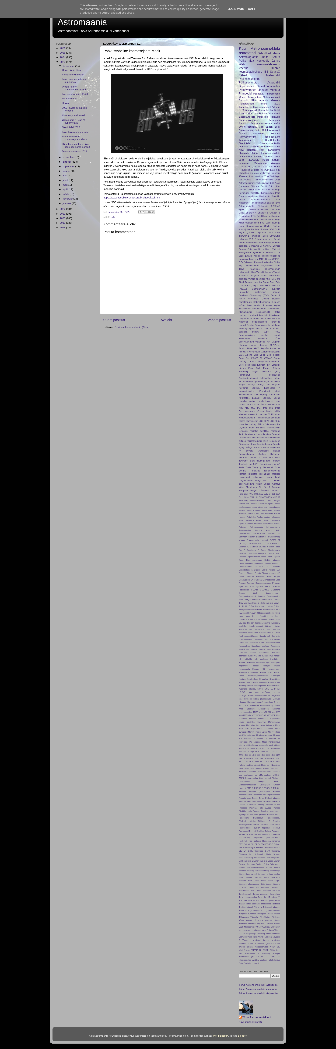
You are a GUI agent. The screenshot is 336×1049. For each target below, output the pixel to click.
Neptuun (275, 133)
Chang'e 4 (251, 213)
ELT (278, 570)
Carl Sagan (266, 126)
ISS (113, 217)
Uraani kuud (273, 477)
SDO (271, 229)
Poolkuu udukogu (257, 805)
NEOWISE (253, 160)
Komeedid (263, 60)
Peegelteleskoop (259, 322)
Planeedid (245, 93)
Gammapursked (273, 593)
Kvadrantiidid (244, 682)
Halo (278, 606)
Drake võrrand (268, 570)
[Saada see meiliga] (139, 212)
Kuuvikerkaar (252, 679)
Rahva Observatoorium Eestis (266, 824)
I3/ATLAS (243, 619)
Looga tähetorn (261, 702)
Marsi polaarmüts (265, 729)
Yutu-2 (267, 487)
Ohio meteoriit (265, 778)
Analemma (275, 348)
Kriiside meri (266, 672)
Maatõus (253, 719)
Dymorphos (244, 216)
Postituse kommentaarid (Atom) (131, 327)
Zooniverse (243, 957)
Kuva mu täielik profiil (250, 1022)
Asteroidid (273, 82)
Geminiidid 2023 (71, 127)
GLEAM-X (264, 590)
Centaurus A (255, 246)
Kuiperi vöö (274, 394)
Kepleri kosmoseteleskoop (267, 256)
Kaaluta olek (265, 636)
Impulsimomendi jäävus (260, 626)
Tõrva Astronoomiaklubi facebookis (258, 985)
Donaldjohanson (246, 570)
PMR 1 (250, 788)
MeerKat (243, 414)
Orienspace (265, 785)
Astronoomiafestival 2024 (262, 209)
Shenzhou (275, 851)
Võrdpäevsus (244, 950)
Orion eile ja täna (71, 70)
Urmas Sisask (273, 924)
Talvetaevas (244, 338)
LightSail (276, 699)
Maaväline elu (246, 173)
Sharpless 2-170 (262, 851)
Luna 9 (245, 705)
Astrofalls (243, 352)
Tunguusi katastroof (271, 910)
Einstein (276, 289)
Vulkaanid (263, 206)
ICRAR (257, 619)
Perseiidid (262, 117)
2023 (63, 62)
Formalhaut (244, 375)
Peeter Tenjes (258, 798)
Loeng (277, 398)
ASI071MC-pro (273, 279)
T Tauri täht (266, 457)
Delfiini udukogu (272, 560)
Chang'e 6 (275, 213)
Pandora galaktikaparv (259, 791)
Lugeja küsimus (265, 401)
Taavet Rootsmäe (263, 891)
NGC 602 (256, 755)
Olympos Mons (246, 427)
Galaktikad (264, 53)
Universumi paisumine (251, 477)
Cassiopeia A (253, 550)
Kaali (278, 633)
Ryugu (242, 447)
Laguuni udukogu (261, 398)
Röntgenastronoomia (271, 841)
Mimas (242, 421)
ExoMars (276, 583)
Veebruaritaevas (273, 933)
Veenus (243, 67)
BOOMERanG (259, 533)
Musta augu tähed (247, 748)
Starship (243, 100)
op (279, 957)
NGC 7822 (275, 762)
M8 (261, 715)
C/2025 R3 (251, 543)
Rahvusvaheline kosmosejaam (259, 136)
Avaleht (166, 320)
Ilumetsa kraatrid (262, 623)
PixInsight (269, 801)
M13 (269, 318)
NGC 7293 (243, 762)
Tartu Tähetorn (273, 461)
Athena (248, 355)
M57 (253, 408)
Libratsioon (274, 315)
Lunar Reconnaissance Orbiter (255, 226)
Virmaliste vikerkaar (73, 74)
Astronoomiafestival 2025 (267, 180)
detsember (69, 66)
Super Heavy (272, 332)
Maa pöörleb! (69, 98)
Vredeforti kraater (261, 940)
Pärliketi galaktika (247, 821)
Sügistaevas (267, 265)
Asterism (242, 527)
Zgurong (276, 487)
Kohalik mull (267, 656)
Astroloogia (254, 352)
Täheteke (262, 338)
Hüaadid (262, 616)
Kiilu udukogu (273, 189)
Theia (248, 467)
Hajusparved (260, 606)
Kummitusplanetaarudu (258, 676)
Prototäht (275, 196)
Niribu (277, 768)
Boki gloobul (273, 355)
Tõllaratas (252, 474)
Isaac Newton (254, 305)
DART (277, 166)
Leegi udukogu (273, 223)
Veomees (243, 937)
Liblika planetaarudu (262, 699)
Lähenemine (254, 705)
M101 (262, 259)
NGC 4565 (275, 421)
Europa (242, 249)
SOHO (247, 844)
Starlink (262, 454)
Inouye (261, 384)
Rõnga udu (251, 447)
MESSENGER (270, 715)
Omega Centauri (269, 781)
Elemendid (260, 576)
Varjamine (260, 342)
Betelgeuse (269, 242)
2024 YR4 (249, 497)
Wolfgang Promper (271, 953)
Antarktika (251, 517)
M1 (273, 404)
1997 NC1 (248, 494)
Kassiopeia (275, 646)
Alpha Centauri (253, 510)
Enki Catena (256, 580)
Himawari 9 (253, 613)
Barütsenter (261, 537)
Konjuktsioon (267, 193)
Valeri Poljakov (268, 930)
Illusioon (250, 623)
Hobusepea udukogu (249, 170)
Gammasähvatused (247, 596)
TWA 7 (252, 891)
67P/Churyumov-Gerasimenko (252, 500)
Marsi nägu (250, 729)
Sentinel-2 (260, 848)
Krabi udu (275, 170)
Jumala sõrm (264, 633)
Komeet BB (243, 662)
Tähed (243, 75)
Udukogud (244, 272)
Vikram (258, 484)
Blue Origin (259, 355)
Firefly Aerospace (248, 299)
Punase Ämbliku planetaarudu (266, 811)
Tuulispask (261, 914)
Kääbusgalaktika (246, 685)
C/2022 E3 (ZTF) (247, 285)
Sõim (250, 881)
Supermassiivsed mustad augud (259, 335)
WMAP (265, 950)
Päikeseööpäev (273, 818)
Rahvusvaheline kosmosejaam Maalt (74, 138)
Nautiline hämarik (253, 765)
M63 (278, 712)
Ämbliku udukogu (260, 960)
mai (65, 185)
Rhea (253, 444)
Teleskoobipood (267, 900)
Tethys (277, 900)
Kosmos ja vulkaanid (73, 115)
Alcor (255, 507)
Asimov (277, 524)
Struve (241, 874)
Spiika (266, 864)
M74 (249, 715)
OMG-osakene (265, 775)
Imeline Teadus (263, 156)
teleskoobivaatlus (269, 86)
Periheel (255, 229)
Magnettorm (275, 719)
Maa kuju (268, 408)
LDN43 (260, 689)
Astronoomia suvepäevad (267, 239)
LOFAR (242, 692)
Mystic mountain (263, 748)
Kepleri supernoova (259, 653)
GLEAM (254, 590)
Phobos (264, 229)
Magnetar (243, 322)
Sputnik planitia (273, 867)
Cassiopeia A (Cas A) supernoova (73, 121)
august (67, 171)
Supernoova (246, 86)
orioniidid (260, 279)
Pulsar (242, 199)
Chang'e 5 (263, 213)
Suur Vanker (274, 874)
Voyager (275, 163)
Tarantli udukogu (256, 461)
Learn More (236, 9)
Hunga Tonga (251, 616)
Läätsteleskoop (266, 705)
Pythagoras (244, 814)
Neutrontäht (265, 196)
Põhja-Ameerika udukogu (267, 325)
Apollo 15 (251, 520)
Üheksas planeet (269, 490)
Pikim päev (251, 801)
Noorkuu (252, 772)
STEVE (265, 447)
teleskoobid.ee (245, 960)
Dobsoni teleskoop (272, 563)
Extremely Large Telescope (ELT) (259, 371)
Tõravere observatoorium (251, 176)
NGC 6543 (254, 758)
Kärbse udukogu (259, 682)
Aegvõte (265, 348)
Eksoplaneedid (247, 117)
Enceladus (244, 292)
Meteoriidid (273, 75)
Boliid (277, 110)
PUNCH (276, 788)
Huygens (275, 302)
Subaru (255, 332)
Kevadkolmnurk (259, 308)
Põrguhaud (244, 444)
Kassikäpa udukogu (260, 646)
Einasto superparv (270, 573)
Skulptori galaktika (259, 861)
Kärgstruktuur (274, 682)
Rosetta (276, 444)
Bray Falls (275, 282)
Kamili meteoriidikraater (269, 643)
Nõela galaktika (272, 424)
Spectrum (251, 864)
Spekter (259, 864)
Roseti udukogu (264, 444)
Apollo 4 (276, 520)
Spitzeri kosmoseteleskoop (251, 867)
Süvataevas (244, 891)
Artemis (263, 100)
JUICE (277, 252)
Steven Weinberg (262, 871)
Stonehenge (275, 871)
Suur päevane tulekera (250, 877)
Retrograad (243, 831)
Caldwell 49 (244, 547)
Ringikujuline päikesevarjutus (267, 838)
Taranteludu (275, 894)
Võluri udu (275, 947)
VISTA (258, 927)
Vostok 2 (268, 937)
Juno (241, 160)
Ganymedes (245, 156)
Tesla (241, 467)
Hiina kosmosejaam (248, 219)
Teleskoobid (245, 140)
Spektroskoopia (246, 454)
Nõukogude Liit (250, 775)
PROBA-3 (268, 788)
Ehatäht (258, 573)
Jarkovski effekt (246, 633)
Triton (277, 265)
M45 (247, 408)
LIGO (267, 689)
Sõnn (257, 881)
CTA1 (267, 543)
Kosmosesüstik (263, 312)
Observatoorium (251, 778)
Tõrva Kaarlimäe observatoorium (259, 269)
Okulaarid (276, 778)
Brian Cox (244, 358)
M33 (241, 408)
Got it (252, 9)
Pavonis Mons (245, 798)
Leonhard (253, 315)
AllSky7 (242, 510)
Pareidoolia (257, 795)
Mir (250, 742)
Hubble (269, 252)
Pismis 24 (261, 801)
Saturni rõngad (249, 848)
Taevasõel (275, 891)
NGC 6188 (243, 758)
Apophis (249, 524)
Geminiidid (245, 143)
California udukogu (258, 547)
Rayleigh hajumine (261, 828)
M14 (260, 712)
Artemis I (248, 180)
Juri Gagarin (273, 384)
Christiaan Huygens (257, 553)
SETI (241, 844)
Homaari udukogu (265, 613)
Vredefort (246, 940)
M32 (265, 712)
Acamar (254, 504)
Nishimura (243, 772)
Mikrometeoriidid (247, 418)
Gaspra (261, 596)
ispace (253, 345)
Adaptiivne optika (265, 504)
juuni (66, 180)
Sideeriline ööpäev (264, 854)
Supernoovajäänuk (249, 120)
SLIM (277, 229)
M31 (278, 318)
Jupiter (265, 56)
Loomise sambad (247, 401)
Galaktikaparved (271, 130)
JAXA (277, 156)
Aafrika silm (244, 504)
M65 (241, 715)
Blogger (242, 1035)
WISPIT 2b (256, 950)
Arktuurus (258, 524)
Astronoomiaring (273, 527)
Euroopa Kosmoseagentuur (259, 583)
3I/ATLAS (275, 206)
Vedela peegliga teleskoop (254, 933)
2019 (63, 223)
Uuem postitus (114, 320)
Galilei (255, 593)
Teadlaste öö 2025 (248, 464)
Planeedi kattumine (263, 262)
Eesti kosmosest (247, 365)
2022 (63, 209)
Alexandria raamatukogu (269, 507)
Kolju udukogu (261, 659)
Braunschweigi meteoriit (257, 540)
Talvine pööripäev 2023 (75, 94)
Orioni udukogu (248, 126)
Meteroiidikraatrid (270, 146)
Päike (242, 60)
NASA (277, 123)
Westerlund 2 (252, 953)
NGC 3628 (264, 421)
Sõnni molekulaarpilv (270, 881)
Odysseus (248, 262)
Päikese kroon (273, 814)
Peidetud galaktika (259, 431)
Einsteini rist (263, 365)
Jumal (255, 633)
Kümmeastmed (273, 685)
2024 (63, 57)
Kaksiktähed (245, 308)
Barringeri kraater (247, 537)
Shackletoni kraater (268, 451)
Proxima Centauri (271, 434)
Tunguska (257, 910)
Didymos (255, 186)
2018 (63, 227)
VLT (251, 239)
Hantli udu (260, 189)
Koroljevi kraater (271, 666)
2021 (63, 213)
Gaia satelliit (253, 249)
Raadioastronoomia (260, 199)
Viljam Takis (252, 937)
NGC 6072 (265, 755)
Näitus (261, 424)
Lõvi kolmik (265, 404)
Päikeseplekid (249, 110)
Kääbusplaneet (260, 685)
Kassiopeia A (272, 388)
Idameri (272, 619)
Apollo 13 (243, 520)
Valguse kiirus (259, 275)
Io (259, 219)
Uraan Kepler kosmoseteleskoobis (74, 88)
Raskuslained (244, 828)
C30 (258, 543)
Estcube (242, 583)
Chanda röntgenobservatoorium (264, 361)
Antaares (249, 282)
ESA (253, 216)
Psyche (250, 325)
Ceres (263, 550)
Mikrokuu (275, 414)
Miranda (257, 742)
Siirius (277, 262)
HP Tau (251, 606)
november (69, 157)
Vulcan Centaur (272, 484)
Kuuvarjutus (254, 97)
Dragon (257, 570)
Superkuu (275, 173)
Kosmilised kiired (269, 391)
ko (262, 957)
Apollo (269, 110)
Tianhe (242, 904)
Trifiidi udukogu (253, 904)
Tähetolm (254, 917)
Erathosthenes (268, 580)
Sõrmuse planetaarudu (249, 884)
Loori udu (253, 259)
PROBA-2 (258, 788)
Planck (277, 801)
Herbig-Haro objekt (248, 252)
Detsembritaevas (246, 563)
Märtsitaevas (252, 421)
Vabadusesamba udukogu (250, 930)
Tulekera (258, 907)
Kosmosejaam (274, 669)
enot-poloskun (220, 1035)
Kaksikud (254, 643)
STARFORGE (267, 844)
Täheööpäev (265, 917)
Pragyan (253, 808)
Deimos (276, 246)
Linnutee (263, 89)
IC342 (250, 619)
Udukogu (243, 239)
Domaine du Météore (267, 566)
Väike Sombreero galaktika (261, 943)
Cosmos (242, 557)
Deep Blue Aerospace (250, 560)
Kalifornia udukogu (249, 388)
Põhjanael (262, 821)
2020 (63, 218)
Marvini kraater (254, 732)
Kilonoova (252, 656)
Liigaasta (242, 702)
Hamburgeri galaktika (253, 381)
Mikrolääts (243, 742)
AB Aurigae (274, 500)
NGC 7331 (254, 762)
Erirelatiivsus (260, 292)
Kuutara (242, 679)
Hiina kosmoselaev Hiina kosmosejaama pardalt (76, 145)
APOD (257, 348)
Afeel (241, 282)
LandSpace (265, 692)
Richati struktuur (246, 834)
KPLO (272, 633)
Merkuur (275, 89)
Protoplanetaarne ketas (250, 434)
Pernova (242, 801)
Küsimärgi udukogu (247, 689)
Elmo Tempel (273, 576)
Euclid (264, 186)
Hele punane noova (247, 610)
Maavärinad (263, 719)
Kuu (242, 48)
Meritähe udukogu (247, 735)
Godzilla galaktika (265, 603)
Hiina (254, 100)
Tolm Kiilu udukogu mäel (75, 132)
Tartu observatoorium (248, 897)
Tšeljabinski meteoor (269, 474)
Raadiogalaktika (245, 824)
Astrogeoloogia (256, 527)
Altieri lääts (267, 510)
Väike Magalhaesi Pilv (250, 487)
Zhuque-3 (243, 490)
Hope (261, 252)
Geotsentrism (266, 600)
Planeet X (243, 805)
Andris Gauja (253, 514)
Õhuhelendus (274, 960)
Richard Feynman (272, 831)
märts (66, 194)
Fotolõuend (274, 375)
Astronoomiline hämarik (250, 530)
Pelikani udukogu (272, 798)
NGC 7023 (275, 758)
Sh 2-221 (248, 851)
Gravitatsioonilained (248, 378)
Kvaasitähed (275, 679)
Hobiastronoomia (261, 302)
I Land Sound (273, 616)
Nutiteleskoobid (264, 772)
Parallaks (260, 427)
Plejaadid (275, 117)
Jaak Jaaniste (273, 629)
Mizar (264, 742)
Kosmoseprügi (260, 394)
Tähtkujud (276, 917)
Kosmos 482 (258, 669)
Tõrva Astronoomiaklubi (266, 153)
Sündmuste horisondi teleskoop (264, 887)
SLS (260, 447)
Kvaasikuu (263, 679)
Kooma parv (275, 662)
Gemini (265, 299)
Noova (268, 259)
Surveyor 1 (263, 874)
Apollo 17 (259, 520)
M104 (263, 318)
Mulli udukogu (252, 745)
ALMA (250, 348)
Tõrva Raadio (245, 920)
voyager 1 (255, 490)
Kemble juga (265, 649)
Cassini (243, 113)
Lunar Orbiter (252, 404)
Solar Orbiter (261, 328)
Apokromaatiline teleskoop (268, 517)
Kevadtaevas (274, 308)
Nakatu (242, 765)
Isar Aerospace (256, 629)
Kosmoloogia (244, 669)
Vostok (261, 937)
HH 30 (244, 606)
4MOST (276, 497)
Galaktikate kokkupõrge (268, 216)
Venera (251, 279)
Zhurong (243, 345)
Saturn (276, 56)
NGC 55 (247, 755)
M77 (253, 715)
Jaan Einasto (245, 256)
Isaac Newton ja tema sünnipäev (74, 80)
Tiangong (256, 467)
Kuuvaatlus (244, 398)
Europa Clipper (271, 368)
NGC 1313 (260, 752)
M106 (255, 712)
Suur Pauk (274, 232)
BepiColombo (272, 140)
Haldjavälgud (266, 378)
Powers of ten (273, 805)
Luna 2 (272, 702)
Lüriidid (256, 318)
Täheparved (244, 917)
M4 (269, 712)
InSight (242, 305)
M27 (278, 404)
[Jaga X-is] (146, 212)
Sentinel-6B (270, 848)
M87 (259, 408)
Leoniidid (263, 315)
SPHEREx (255, 844)
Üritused (255, 963)
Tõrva (266, 176)
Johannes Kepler (271, 305)
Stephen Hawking (246, 871)
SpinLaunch (275, 864)
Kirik (259, 656)
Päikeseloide (245, 437)
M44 (273, 712)
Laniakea (250, 695)
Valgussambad (246, 480)
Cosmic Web (274, 553)
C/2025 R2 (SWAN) (261, 358)
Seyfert (249, 451)
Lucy (241, 318)
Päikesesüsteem (249, 78)
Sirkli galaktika (245, 861)
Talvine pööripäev (261, 894)
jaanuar (67, 203)
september (69, 166)
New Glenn (244, 768)
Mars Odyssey (267, 725)
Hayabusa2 (269, 381)
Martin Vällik (273, 411)
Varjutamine (260, 163)
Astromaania (82, 22)
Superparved (251, 874)
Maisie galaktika (246, 722)
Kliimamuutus (245, 312)
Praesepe (243, 808)
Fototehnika (244, 590)
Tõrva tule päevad (263, 920)
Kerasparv (274, 120)
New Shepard (256, 768)
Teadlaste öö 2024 (252, 900)
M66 (245, 715)
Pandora (242, 791)
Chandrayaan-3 (259, 289)
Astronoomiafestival (261, 123)
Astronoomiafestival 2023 (251, 242)
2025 (63, 52)
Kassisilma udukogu (270, 219)
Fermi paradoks (272, 586)
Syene (266, 877)
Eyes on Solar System (251, 586)
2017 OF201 (269, 494)
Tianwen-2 (268, 467)
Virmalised (274, 113)
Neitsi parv (266, 765)
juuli (65, 175)
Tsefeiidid (276, 904)
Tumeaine (255, 236)
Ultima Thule (256, 272)
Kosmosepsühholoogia (248, 672)
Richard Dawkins (256, 831)
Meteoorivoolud (271, 97)
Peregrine (275, 431)
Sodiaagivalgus (246, 328)
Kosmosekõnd (246, 394)
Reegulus (276, 828)
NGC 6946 (265, 758)
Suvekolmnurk (253, 265)
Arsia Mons (268, 524)
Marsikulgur (253, 196)
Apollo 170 (268, 520)
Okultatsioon (244, 781)
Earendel (242, 573)
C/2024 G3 (262, 285)
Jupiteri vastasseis (252, 133)
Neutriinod (275, 765)
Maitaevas (261, 722)
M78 (258, 715)
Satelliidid (244, 123)
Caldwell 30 (275, 543)
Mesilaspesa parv (264, 735)
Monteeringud (274, 742)
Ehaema (250, 573)
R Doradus (274, 821)
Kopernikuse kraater (249, 666)
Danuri (269, 557)
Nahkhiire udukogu (248, 424)
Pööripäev (258, 93)
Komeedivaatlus (246, 391)
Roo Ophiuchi (255, 841)
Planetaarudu (246, 103)
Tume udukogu (245, 910)
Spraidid (262, 232)
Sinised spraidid (273, 857)
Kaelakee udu (261, 639)
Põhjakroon (274, 441)
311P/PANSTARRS (264, 497)
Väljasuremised (261, 947)
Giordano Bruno (250, 603)
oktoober (68, 161)
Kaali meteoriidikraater (248, 636)
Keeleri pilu (244, 649)
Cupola (250, 557)
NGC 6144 (275, 755)
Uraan (65, 103)
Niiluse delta (268, 768)
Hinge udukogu (247, 384)
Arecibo (258, 282)
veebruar (68, 198)
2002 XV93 (258, 494)
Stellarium (275, 454)
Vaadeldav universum (270, 927)
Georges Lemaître (252, 600)
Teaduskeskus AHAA (270, 464)
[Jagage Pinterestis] (153, 212)
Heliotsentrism (269, 610)
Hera (277, 381)
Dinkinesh (258, 563)
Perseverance (247, 89)
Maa (251, 60)
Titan (261, 150)
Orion (242, 97)
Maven (264, 732)
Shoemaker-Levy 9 (247, 854)
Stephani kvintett (247, 457)
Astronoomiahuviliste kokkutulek (254, 183)
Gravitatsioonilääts (270, 143)
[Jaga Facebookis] (149, 212)
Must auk (253, 113)
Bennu (266, 282)
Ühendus (263, 345)
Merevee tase (274, 732)
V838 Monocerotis (247, 927)
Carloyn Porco (273, 547)
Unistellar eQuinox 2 (257, 924)
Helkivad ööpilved (271, 249)
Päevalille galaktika (258, 814)
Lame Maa (253, 692)
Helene (259, 610)
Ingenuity (265, 170)
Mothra (242, 745)
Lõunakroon (263, 709)
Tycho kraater (273, 914)
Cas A (242, 550)
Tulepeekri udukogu (271, 907)
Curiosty (267, 246)
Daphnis (276, 557)
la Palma (270, 957)
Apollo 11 (243, 209)
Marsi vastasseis (262, 173)
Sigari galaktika (247, 232)
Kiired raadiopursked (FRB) (252, 223)
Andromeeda (273, 93)
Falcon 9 (275, 295)
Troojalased (266, 904)
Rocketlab (243, 841)
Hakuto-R (271, 606)
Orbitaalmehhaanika (247, 785)
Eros (278, 580)
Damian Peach (259, 557)
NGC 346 (270, 752)
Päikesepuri (258, 818)
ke (258, 957)
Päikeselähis (244, 818)
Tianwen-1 (244, 236)
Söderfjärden (266, 884)
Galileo (250, 189)
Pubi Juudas (265, 808)
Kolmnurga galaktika (249, 193)
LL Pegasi (275, 689)
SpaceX (275, 71)
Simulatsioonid (260, 857)
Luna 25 (248, 318)
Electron (250, 576)
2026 (63, 48)
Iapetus (264, 619)
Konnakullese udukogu (259, 662)
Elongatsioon (244, 580)
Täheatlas (255, 471)
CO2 (262, 543)
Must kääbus (274, 745)
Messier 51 (274, 738)
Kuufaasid (243, 259)
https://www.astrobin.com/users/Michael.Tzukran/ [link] (131, 197)
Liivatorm (251, 702)
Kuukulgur (275, 676)
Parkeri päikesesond (271, 795)
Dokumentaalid (245, 566)
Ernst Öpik (254, 368)
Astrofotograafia (248, 56)
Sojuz (241, 265)
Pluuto (265, 160)
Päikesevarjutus (249, 82)
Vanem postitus (219, 320)
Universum (267, 272)
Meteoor (275, 100)
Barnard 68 (274, 533)
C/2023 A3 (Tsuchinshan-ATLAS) (255, 166)
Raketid (263, 113)
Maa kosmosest (262, 107)
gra (252, 957)
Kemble (254, 649)
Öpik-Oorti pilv (245, 963)
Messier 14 (262, 738)
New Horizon (247, 150)
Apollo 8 (242, 524)
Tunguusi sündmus (247, 914)
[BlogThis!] (143, 212)
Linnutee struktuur (249, 146)
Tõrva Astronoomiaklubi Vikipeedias (258, 993)
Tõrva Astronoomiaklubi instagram (258, 989)
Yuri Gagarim (273, 342)
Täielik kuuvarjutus (270, 236)
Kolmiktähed (275, 659)
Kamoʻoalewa (244, 646)
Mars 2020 (270, 103)
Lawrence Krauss (262, 695)
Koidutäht (248, 659)
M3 (273, 318)
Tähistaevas (245, 107)
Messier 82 (265, 414)
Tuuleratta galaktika (264, 203)
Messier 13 (249, 738)
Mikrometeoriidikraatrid (269, 418)
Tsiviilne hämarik (246, 907)
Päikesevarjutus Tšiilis (257, 441)
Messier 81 (253, 414)
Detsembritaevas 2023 (74, 151)
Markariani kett (253, 725)
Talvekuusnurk (245, 894)
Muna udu (263, 745)
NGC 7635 (265, 762)
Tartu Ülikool (263, 897)
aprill (66, 189)
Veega (258, 480)
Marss (276, 53)
